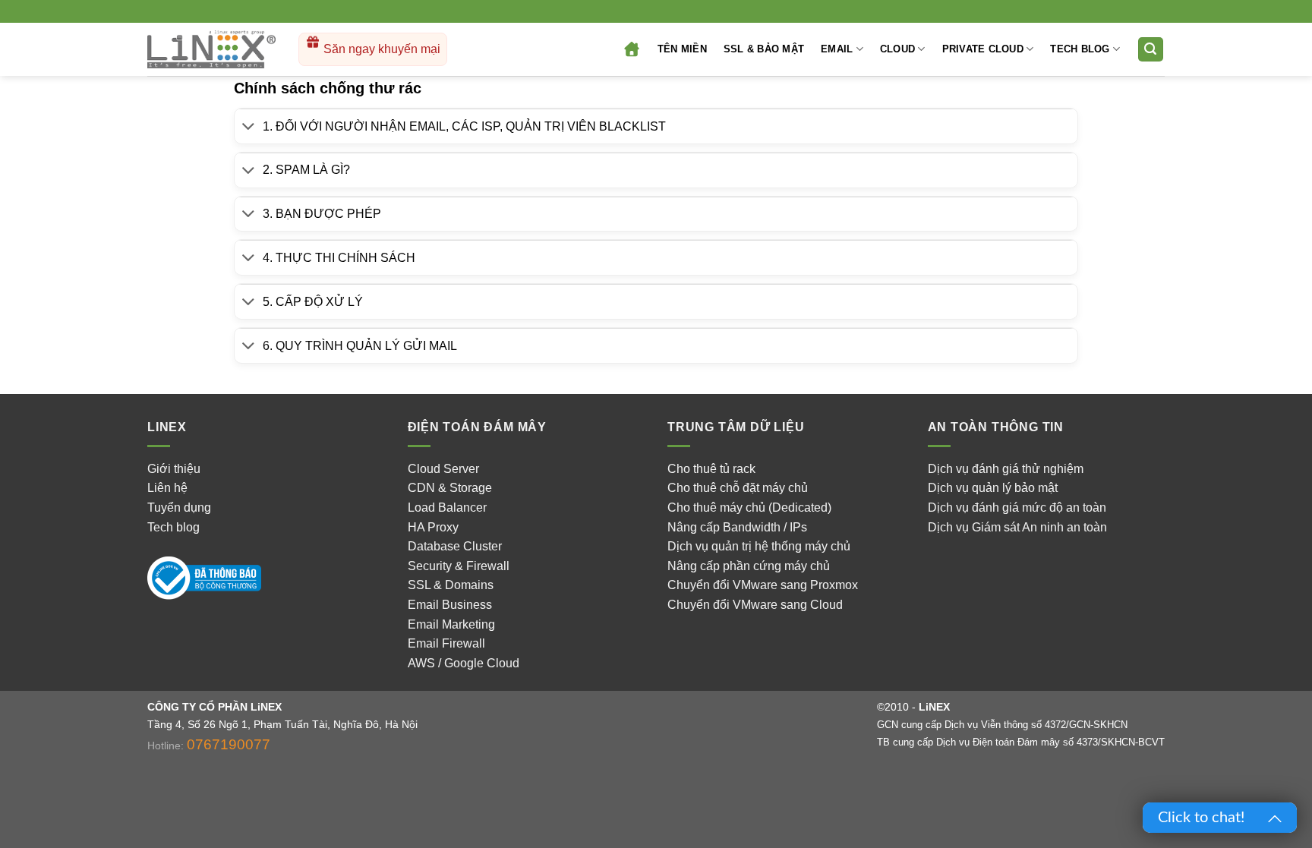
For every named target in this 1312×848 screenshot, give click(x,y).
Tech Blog (1079, 49)
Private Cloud (982, 49)
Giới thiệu (173, 468)
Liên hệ (167, 487)
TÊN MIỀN (682, 49)
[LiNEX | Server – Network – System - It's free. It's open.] (211, 49)
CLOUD (897, 49)
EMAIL (837, 49)
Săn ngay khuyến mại (380, 49)
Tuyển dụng (179, 507)
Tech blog (173, 527)
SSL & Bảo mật (764, 49)
